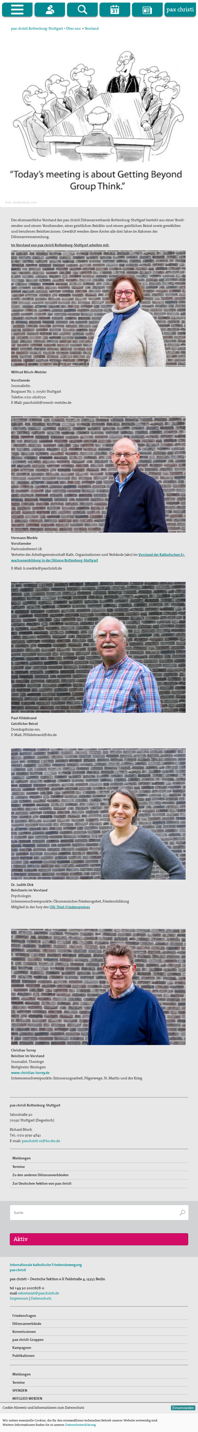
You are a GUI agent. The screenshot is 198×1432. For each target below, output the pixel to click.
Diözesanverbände (26, 1323)
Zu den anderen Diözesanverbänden (40, 1175)
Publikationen (23, 1355)
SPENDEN (19, 1390)
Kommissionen (24, 1331)
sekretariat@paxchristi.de (38, 1293)
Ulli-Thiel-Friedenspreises (70, 907)
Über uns (73, 28)
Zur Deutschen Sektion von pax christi (41, 1183)
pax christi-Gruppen (28, 1339)
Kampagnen (21, 1347)
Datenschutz (41, 1298)
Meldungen (21, 1158)
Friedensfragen (24, 1315)
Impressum (19, 1298)
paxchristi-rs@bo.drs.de (41, 1140)
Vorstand (92, 28)
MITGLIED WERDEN (27, 1398)
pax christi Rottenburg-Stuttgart (37, 28)
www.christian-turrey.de (30, 1072)
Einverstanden (183, 1408)
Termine (18, 1166)
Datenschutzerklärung (80, 1425)
